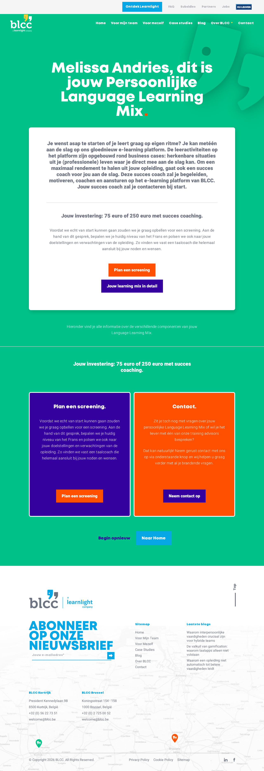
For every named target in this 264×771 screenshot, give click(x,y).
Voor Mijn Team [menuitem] (147, 638)
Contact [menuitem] (246, 23)
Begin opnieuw (114, 538)
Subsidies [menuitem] (188, 7)
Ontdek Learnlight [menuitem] (142, 6)
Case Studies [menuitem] (144, 650)
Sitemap (183, 759)
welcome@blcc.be (42, 719)
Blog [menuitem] (202, 23)
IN (225, 761)
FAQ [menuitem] (171, 7)
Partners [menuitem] (209, 7)
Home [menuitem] (101, 23)
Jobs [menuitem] (226, 7)
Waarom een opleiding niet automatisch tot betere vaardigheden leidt (206, 664)
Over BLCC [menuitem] (220, 23)
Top (234, 587)
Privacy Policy (139, 759)
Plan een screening (132, 270)
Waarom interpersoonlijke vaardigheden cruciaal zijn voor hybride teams (206, 636)
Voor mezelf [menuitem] (153, 23)
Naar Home (154, 538)
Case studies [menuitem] (180, 23)
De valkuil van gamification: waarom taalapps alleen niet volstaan (208, 650)
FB (234, 761)
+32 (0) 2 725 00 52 (96, 713)
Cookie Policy (163, 759)
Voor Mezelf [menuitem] (144, 644)
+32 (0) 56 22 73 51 (43, 713)
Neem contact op (184, 496)
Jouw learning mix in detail (132, 286)
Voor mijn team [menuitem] (124, 23)
